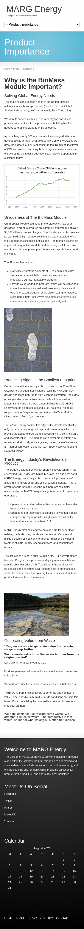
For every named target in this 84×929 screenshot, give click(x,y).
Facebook (10, 793)
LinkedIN (9, 814)
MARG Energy (34, 9)
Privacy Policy (41, 918)
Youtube (9, 821)
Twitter (8, 800)
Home (8, 918)
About (21, 918)
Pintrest (8, 807)
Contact (63, 918)
